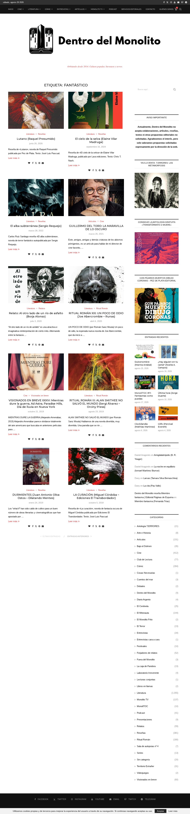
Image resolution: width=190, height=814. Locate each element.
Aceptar (160, 811)
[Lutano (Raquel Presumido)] (36, 110)
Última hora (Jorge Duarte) (168, 394)
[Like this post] (29, 163)
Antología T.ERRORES (157, 526)
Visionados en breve (157, 779)
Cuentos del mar (157, 579)
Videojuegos (157, 773)
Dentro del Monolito (157, 593)
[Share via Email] (43, 163)
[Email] (178, 2)
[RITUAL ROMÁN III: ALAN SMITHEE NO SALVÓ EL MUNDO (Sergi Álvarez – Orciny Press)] (96, 371)
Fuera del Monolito (157, 659)
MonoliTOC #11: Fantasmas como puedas (144, 396)
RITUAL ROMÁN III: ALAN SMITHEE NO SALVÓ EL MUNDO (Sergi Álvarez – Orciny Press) (96, 404)
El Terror (157, 626)
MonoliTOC (157, 706)
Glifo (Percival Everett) (165, 425)
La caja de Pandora (157, 666)
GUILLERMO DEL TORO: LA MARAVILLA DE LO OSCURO (96, 227)
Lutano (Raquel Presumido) (36, 138)
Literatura (33, 9)
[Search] (180, 9)
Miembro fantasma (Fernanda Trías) (152, 501)
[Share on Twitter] (36, 163)
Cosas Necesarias (157, 573)
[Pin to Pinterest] (39, 163)
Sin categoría (157, 759)
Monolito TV (97, 9)
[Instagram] (171, 2)
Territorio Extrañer (157, 766)
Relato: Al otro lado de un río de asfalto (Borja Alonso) (36, 315)
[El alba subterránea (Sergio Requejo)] (36, 197)
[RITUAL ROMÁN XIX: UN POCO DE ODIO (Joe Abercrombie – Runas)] (96, 284)
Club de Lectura (157, 559)
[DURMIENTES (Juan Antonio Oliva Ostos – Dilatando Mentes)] (36, 466)
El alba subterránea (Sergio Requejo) (35, 226)
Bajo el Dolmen (157, 546)
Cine (20, 9)
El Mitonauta (157, 613)
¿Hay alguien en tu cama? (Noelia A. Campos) (168, 365)
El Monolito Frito (157, 619)
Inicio (10, 9)
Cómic (48, 9)
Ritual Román (157, 739)
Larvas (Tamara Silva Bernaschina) (160, 478)
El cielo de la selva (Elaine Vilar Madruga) (96, 140)
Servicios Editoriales (131, 9)
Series (157, 753)
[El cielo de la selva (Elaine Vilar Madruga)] (96, 110)
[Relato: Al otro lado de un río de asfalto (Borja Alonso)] (36, 284)
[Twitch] (182, 2)
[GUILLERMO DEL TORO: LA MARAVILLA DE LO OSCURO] (96, 197)
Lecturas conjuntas (157, 679)
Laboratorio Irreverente (157, 673)
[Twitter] (167, 2)
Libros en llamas (157, 686)
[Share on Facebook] (32, 163)
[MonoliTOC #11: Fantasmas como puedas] (145, 382)
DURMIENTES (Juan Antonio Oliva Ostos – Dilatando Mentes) (36, 496)
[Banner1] (157, 190)
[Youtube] (174, 2)
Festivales (157, 646)
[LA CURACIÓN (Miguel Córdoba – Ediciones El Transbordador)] (96, 466)
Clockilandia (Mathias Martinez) (145, 425)
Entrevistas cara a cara (157, 639)
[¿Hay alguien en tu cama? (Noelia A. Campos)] (168, 351)
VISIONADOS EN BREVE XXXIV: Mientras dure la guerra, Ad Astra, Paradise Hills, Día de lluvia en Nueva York (36, 404)
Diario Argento (157, 599)
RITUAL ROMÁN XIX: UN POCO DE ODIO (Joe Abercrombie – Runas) (96, 315)
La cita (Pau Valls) (152, 485)
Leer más (12, 158)
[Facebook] (163, 2)
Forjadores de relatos (157, 653)
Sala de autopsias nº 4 (157, 746)
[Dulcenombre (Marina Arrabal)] (145, 351)
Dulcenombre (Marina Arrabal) (143, 363)
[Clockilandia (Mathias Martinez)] (145, 413)
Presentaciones (157, 719)
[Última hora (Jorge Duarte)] (168, 382)
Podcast (113, 9)
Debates (157, 586)
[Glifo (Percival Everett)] (168, 413)
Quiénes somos (166, 9)
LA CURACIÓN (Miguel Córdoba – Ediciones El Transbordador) (96, 496)
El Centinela (157, 606)
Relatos (157, 726)
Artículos (79, 9)
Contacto (150, 9)
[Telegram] (186, 2)
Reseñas (157, 733)
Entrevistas (62, 9)
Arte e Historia (157, 533)
